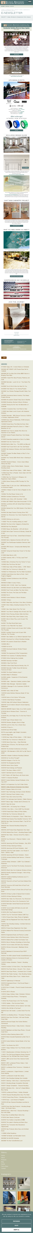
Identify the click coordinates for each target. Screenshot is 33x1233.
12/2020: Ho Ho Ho (6, 646)
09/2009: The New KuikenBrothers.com (12, 1140)
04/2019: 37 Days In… (7, 727)
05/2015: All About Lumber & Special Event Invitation (15, 894)
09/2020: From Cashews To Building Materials (13, 655)
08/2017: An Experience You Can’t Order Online (14, 784)
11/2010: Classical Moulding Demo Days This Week (15, 1095)
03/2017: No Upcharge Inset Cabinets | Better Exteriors (16, 799)
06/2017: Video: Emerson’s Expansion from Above (15, 787)
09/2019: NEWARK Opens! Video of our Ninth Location (16, 709)
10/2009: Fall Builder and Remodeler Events (13, 1135)
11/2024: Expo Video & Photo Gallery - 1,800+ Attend (15, 470)
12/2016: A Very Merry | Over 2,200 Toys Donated (15, 809)
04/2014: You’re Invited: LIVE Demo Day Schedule (15, 944)
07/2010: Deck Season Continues (10, 1117)
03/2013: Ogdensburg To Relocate (10, 980)
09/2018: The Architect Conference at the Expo (14, 749)
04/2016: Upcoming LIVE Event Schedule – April (14, 848)
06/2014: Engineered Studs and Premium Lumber (14, 935)
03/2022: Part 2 (5, 595)
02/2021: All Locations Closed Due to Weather (13, 641)
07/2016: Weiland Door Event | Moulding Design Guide (16, 832)
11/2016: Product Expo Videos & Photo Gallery (14, 811)
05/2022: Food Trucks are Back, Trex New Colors (14, 590)
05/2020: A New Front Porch (9, 663)
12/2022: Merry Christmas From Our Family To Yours (15, 562)
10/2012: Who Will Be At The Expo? (11, 1008)
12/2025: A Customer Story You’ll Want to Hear (14, 409)
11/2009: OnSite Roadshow (8, 1133)
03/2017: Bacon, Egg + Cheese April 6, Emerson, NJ (15, 801)
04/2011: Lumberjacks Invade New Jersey (12, 1075)
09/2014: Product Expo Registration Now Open (14, 928)
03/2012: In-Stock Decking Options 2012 (12, 1034)
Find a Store (4, 1166)
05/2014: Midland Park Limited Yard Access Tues (14, 939)
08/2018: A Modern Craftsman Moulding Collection (15, 755)
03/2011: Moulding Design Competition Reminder (14, 1083)
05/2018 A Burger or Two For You (10, 760)
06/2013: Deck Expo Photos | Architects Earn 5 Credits (16, 971)
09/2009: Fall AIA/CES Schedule (10, 1138)
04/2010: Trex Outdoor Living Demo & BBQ (13, 1120)
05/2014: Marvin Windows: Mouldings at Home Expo (15, 942)
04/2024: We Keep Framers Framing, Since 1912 (14, 512)
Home (2, 9)
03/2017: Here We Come (8, 804)
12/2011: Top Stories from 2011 (10, 1045)
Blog (2, 1162)
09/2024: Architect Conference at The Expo (13, 496)
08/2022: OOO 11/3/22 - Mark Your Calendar (13, 585)
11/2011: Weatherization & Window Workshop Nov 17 (15, 1052)
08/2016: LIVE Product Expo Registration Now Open (15, 830)
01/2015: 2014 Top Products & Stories (11, 912)
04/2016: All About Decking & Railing (11, 845)
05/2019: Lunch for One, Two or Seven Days (13, 725)
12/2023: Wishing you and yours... (10, 519)
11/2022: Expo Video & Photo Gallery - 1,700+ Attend (15, 567)
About (3, 1157)
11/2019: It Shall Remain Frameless (11, 700)
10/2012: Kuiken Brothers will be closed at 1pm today (15, 1005)
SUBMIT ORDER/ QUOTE (7, 6)
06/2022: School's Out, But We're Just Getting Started (16, 587)
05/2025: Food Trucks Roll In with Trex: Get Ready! (15, 446)
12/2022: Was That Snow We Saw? (11, 564)
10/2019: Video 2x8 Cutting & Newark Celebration (14, 702)
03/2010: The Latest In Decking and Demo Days (14, 1122)
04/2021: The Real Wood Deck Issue (11, 623)
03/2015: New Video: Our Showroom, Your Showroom (16, 899)
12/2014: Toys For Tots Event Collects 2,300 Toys (14, 914)
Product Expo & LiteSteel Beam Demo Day (12, 1115)
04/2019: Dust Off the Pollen (9, 730)
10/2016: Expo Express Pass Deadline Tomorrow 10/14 (16, 819)
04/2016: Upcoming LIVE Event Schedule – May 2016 (16, 843)
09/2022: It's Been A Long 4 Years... (11, 582)
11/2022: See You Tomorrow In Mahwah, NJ (13, 569)
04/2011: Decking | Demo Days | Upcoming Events (15, 1080)
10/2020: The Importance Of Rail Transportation (14, 653)
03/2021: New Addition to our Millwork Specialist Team (16, 636)
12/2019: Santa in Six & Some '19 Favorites (13, 697)
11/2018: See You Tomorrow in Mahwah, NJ (13, 739)
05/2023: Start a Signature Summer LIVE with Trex (15, 540)
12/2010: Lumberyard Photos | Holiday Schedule (14, 1092)
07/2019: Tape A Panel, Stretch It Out (11, 720)
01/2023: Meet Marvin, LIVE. (9, 555)
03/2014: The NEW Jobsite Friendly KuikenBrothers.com (16, 955)
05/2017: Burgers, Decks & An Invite (11, 789)
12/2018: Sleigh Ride (7, 734)
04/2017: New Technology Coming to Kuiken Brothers (16, 792)
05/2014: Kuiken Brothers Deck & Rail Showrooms (15, 937)
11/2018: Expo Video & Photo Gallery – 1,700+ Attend (16, 737)
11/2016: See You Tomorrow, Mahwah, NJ (12, 814)
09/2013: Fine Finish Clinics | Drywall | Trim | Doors (15, 969)
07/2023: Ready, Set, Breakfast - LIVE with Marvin (14, 529)
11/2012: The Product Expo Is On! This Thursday (14, 1001)
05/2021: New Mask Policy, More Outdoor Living (14, 616)
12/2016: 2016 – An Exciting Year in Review (13, 806)
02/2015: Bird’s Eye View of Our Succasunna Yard (15, 901)
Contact (3, 1168)
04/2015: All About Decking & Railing (11, 896)
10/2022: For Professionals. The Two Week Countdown (16, 571)
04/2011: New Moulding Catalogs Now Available (14, 1078)
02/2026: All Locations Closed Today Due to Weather (15, 399)
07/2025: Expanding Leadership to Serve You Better (15, 439)
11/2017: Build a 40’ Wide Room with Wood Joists (15, 775)
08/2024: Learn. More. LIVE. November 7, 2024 (14, 499)
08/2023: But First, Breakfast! (9, 526)
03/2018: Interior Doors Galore (9, 765)
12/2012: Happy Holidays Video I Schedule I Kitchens (15, 994)
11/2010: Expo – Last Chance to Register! (12, 1099)
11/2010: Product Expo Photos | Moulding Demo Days (16, 1097)
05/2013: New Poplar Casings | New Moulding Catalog (16, 974)
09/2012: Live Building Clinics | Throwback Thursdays (16, 1015)
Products (3, 1160)
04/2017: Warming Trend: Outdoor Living (12, 794)
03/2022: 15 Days (6, 600)
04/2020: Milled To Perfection (9, 674)
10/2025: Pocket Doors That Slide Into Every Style (15, 424)
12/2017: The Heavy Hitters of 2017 (11, 770)
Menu (30, 1)
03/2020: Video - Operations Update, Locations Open (15, 681)
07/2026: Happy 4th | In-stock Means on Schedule (15, 367)
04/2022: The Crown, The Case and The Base (13, 592)
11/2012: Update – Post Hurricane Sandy (12, 1003)
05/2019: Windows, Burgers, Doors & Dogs (13, 722)
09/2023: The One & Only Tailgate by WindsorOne (15, 524)
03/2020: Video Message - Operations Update (13, 684)
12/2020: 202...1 (5, 644)
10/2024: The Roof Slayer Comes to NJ (12, 494)
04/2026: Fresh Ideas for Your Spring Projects (13, 388)
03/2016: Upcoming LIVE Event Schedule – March (15, 855)
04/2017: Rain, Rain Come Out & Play (11, 796)
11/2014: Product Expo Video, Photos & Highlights (15, 917)
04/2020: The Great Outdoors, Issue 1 (11, 672)
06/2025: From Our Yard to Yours (10, 441)
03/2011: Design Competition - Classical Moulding (14, 1085)
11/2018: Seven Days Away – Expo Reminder (13, 742)
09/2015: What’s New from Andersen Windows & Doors (16, 870)
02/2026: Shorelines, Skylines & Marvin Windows (14, 402)
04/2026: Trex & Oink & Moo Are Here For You (14, 386)
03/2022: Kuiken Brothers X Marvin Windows (13, 597)
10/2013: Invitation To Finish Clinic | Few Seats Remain (16, 966)
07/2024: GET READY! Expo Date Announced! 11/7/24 (16, 501)
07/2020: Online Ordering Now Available (12, 658)
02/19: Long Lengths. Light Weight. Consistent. (13, 732)
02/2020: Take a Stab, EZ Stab (9, 690)
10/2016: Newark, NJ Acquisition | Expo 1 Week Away (16, 816)
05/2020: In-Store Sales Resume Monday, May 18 (14, 665)
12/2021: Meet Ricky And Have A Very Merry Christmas (16, 602)
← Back (4, 357)
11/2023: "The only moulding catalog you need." (14, 521)
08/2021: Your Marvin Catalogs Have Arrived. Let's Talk (16, 611)
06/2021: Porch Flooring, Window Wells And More (14, 614)
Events (3, 1164)
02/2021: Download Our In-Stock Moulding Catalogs (15, 639)
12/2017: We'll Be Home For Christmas (12, 773)
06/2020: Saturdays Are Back (9, 660)
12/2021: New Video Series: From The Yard (13, 609)
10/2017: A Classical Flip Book (9, 777)
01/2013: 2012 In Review (8, 991)
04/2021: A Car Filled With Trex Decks (11, 625)
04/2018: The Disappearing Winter (10, 763)
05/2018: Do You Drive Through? (10, 758)
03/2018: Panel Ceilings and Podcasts (11, 768)
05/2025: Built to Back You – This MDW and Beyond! (15, 444)
